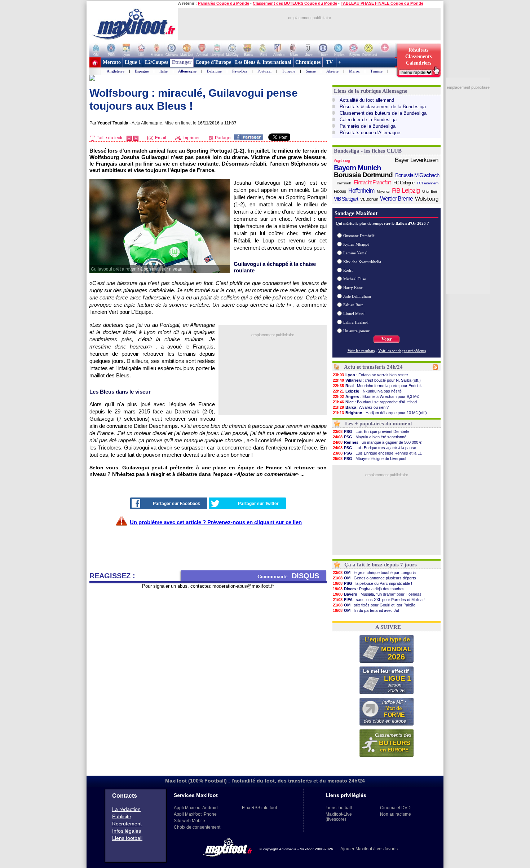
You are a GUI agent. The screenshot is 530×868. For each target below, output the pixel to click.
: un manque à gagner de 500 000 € (377, 442)
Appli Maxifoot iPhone (195, 814)
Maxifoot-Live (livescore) (339, 817)
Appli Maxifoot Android (196, 807)
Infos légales (126, 831)
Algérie (332, 71)
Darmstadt (343, 183)
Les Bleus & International (263, 62)
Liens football (127, 838)
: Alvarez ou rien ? (361, 407)
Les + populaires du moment (378, 423)
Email (160, 137)
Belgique (214, 71)
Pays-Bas (239, 71)
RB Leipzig (406, 190)
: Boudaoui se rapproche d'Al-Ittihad (375, 402)
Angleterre (115, 71)
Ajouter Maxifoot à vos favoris (369, 848)
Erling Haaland (355, 322)
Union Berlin (430, 191)
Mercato (112, 62)
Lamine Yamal (355, 253)
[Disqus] (208, 679)
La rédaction (126, 809)
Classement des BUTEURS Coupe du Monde (295, 3)
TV (329, 62)
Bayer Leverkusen (416, 160)
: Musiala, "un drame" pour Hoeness (377, 594)
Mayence (383, 191)
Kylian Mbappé (356, 244)
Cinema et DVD (395, 807)
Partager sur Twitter (258, 503)
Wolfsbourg (426, 199)
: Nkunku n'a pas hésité (367, 391)
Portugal (264, 71)
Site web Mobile (189, 820)
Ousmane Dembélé (359, 235)
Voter (386, 339)
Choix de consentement (197, 827)
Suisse (311, 71)
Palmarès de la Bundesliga (368, 126)
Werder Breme (396, 199)
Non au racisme (395, 814)
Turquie (288, 71)
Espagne (142, 71)
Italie (163, 71)
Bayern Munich (357, 167)
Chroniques (308, 62)
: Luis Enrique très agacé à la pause (374, 448)
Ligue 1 (133, 62)
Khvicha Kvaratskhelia (362, 261)
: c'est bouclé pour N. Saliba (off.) (377, 380)
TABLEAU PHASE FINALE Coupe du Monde (382, 3)
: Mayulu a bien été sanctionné (369, 437)
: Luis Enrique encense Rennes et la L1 (377, 453)
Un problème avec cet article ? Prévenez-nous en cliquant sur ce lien (216, 522)
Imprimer (190, 137)
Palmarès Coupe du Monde (223, 3)
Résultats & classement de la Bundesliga (383, 106)
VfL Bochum (369, 199)
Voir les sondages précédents (402, 350)
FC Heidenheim (427, 183)
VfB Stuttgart (346, 199)
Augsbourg (342, 160)
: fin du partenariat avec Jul (366, 610)
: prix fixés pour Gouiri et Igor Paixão (374, 605)
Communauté (288, 576)
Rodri (348, 270)
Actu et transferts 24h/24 (373, 367)
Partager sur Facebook (176, 503)
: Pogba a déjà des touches (369, 589)
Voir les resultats (361, 350)
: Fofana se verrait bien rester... (372, 375)
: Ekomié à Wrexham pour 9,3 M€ (376, 396)
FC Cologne (403, 182)
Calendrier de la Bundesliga (368, 119)
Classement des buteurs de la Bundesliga (383, 113)
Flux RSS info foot (259, 807)
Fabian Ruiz (353, 305)
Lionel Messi (354, 313)
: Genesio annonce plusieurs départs (374, 578)
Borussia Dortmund (363, 175)
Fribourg (340, 191)
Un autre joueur (356, 331)
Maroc (354, 71)
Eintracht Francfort (372, 182)
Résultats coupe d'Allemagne (370, 132)
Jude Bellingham (357, 296)
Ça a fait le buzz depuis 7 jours (380, 564)
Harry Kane (353, 287)
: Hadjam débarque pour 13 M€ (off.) (380, 413)
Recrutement (127, 824)
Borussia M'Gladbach (417, 175)
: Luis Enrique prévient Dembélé (371, 431)
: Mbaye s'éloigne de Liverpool (369, 458)
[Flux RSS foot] (435, 368)
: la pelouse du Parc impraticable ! (372, 583)
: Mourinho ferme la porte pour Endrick (377, 385)
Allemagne (187, 71)
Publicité (121, 816)
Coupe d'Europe (213, 62)
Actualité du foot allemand (367, 100)
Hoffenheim (361, 191)
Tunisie (376, 71)
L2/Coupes (156, 62)
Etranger (181, 62)
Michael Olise (354, 279)
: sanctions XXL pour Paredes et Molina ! (379, 599)
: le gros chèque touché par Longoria (374, 572)
